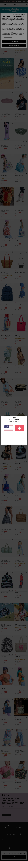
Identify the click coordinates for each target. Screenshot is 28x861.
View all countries (14, 435)
